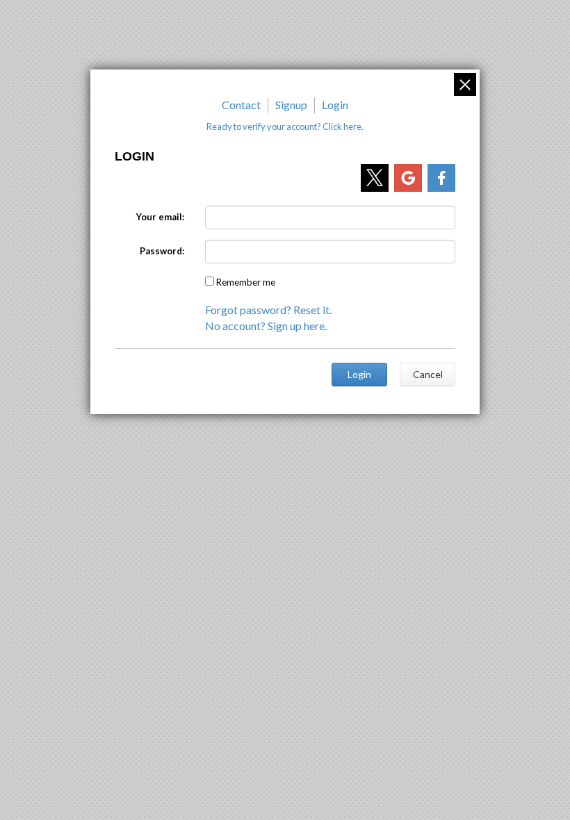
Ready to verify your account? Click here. (285, 126)
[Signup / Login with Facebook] (441, 178)
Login (335, 104)
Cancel (428, 374)
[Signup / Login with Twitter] (375, 178)
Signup (291, 104)
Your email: (160, 216)
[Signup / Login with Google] (408, 178)
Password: (162, 250)
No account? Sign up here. (266, 325)
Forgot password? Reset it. (268, 309)
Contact (241, 104)
